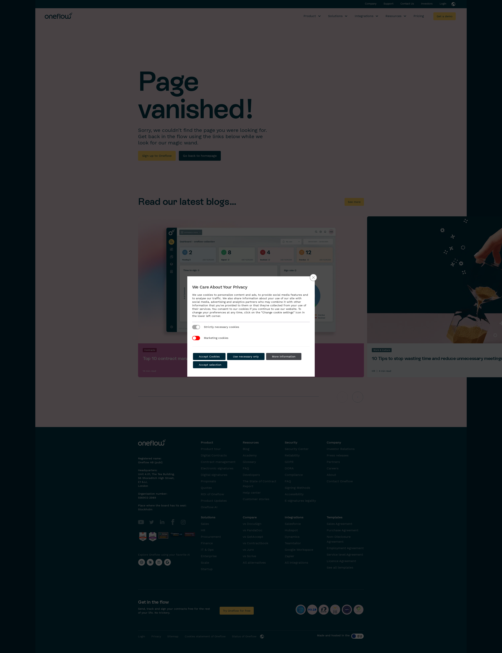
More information (284, 356)
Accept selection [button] (210, 364)
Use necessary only (246, 356)
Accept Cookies (209, 356)
